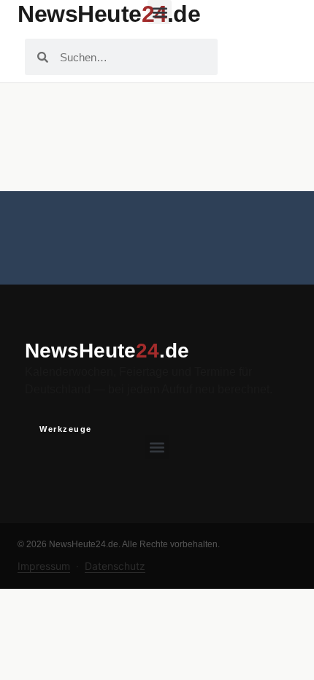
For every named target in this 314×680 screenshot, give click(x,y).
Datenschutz (115, 566)
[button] (160, 12)
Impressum (44, 566)
